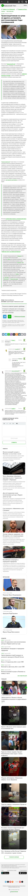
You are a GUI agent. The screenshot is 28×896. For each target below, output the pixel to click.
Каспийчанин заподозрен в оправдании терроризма (10, 560)
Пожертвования (23, 870)
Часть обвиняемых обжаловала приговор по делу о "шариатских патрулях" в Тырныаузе (12, 478)
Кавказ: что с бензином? (9, 9)
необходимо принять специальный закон (16, 218)
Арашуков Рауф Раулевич (10, 613)
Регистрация (14, 438)
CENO (8, 259)
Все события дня (22, 675)
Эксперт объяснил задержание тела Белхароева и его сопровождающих (13, 535)
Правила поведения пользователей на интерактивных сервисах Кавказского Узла (14, 886)
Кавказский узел (11, 64)
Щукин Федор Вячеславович (11, 632)
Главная (3, 11)
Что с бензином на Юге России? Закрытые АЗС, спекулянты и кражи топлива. (13, 852)
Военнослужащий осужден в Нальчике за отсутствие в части (12, 453)
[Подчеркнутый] (10, 423)
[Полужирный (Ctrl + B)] (4, 423)
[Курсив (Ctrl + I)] (7, 423)
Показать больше (14, 857)
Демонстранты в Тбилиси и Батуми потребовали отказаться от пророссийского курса (13, 699)
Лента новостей (10, 11)
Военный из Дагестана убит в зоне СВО (12, 667)
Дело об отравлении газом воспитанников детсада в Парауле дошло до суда (12, 494)
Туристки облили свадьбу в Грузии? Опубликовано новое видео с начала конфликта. (11, 753)
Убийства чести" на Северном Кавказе (11, 251)
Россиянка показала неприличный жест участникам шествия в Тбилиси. (12, 828)
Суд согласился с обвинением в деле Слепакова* (13, 509)
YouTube (7, 277)
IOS (22, 262)
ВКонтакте (6, 279)
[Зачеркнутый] (13, 423)
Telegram (19, 256)
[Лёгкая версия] (7, 1)
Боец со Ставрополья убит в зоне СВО (12, 662)
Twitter (17, 274)
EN (4, 1)
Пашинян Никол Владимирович (12, 595)
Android (19, 262)
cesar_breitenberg (15, 371)
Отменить (14, 442)
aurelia (13, 408)
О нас (2, 870)
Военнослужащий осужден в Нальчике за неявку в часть (13, 672)
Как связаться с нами (11, 870)
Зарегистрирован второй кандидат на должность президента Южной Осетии (12, 656)
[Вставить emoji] (16, 423)
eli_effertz (17, 349)
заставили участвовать (11, 180)
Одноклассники (14, 279)
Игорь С (13, 340)
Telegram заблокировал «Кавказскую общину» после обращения (11, 778)
